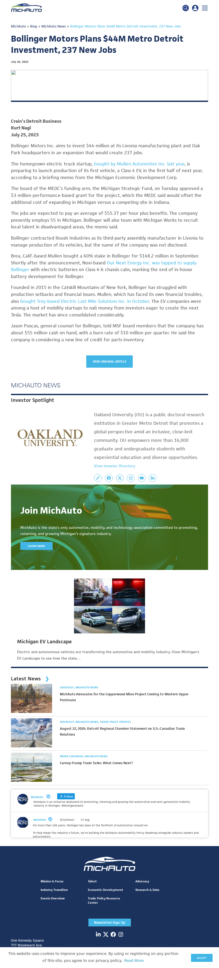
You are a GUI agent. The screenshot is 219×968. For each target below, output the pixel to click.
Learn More (36, 546)
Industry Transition (54, 890)
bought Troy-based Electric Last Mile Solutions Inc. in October (84, 301)
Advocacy (67, 687)
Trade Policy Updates (115, 722)
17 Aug (85, 820)
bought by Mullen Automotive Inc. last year (139, 164)
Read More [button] (134, 960)
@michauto (67, 820)
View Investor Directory (114, 465)
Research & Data (147, 890)
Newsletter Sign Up (109, 922)
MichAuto (39, 820)
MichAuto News (87, 687)
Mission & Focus (52, 881)
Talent (92, 881)
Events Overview (53, 898)
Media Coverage (72, 756)
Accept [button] (201, 958)
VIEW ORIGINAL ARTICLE (109, 361)
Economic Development (105, 890)
